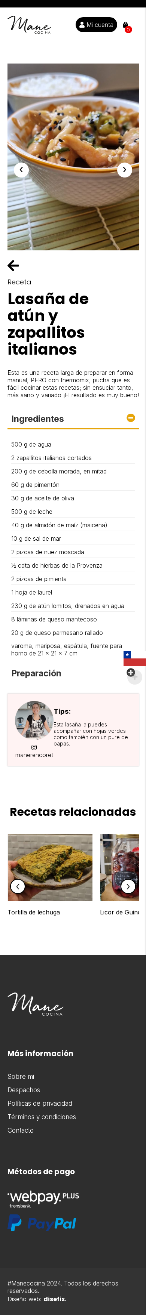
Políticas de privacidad (39, 1103)
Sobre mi (20, 1076)
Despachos (23, 1090)
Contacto (20, 1130)
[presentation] (21, 170)
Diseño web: (36, 1299)
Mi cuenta (99, 24)
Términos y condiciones (41, 1117)
